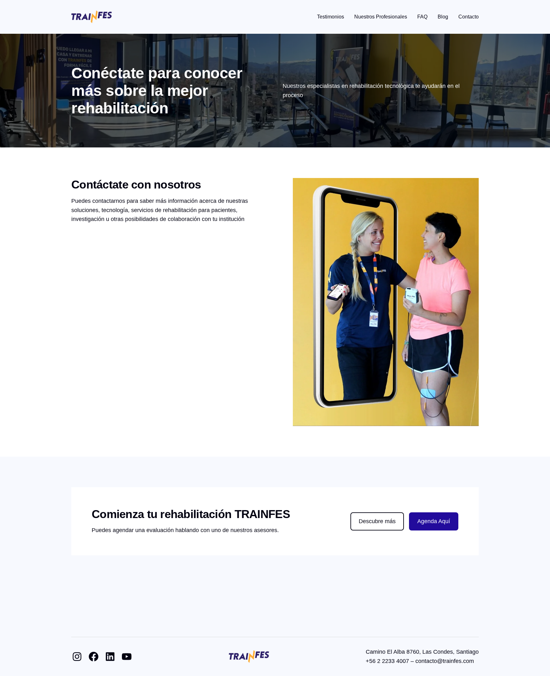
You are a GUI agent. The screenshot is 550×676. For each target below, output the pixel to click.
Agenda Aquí (433, 521)
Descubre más (377, 521)
